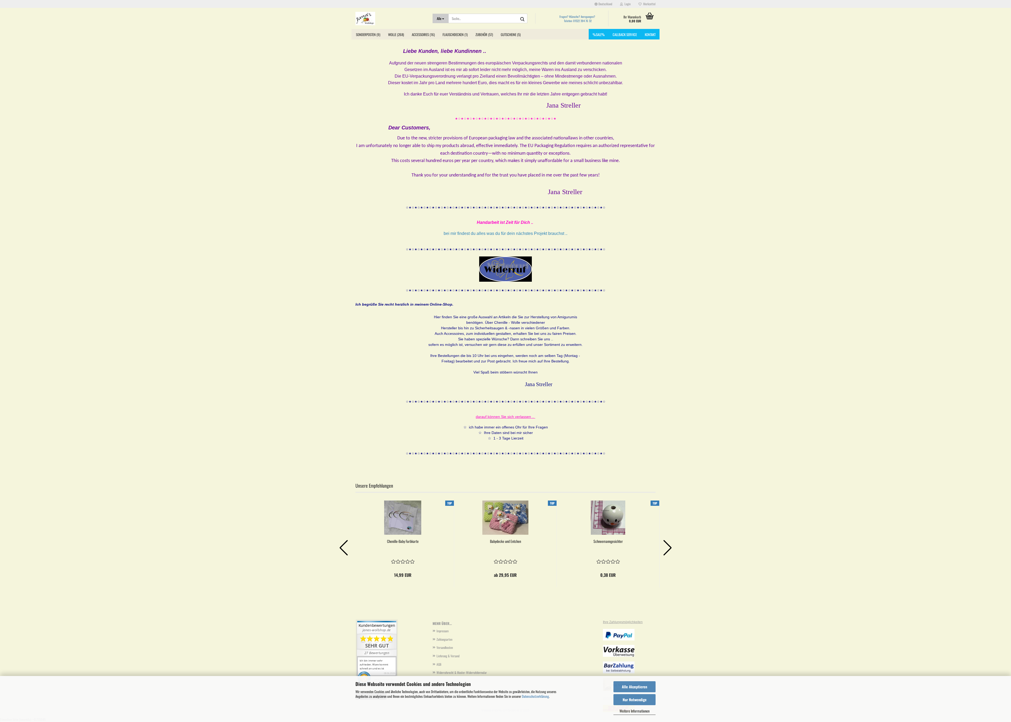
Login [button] (627, 4)
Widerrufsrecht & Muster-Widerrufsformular (462, 672)
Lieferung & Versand (448, 656)
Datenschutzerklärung (535, 696)
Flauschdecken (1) (455, 34)
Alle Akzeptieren (634, 686)
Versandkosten (445, 647)
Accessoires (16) (423, 34)
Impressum (443, 631)
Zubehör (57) (484, 34)
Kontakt (650, 34)
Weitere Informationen (635, 711)
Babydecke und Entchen (505, 541)
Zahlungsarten (444, 639)
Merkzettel (649, 4)
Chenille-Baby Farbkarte (403, 541)
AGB (439, 664)
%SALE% (599, 34)
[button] (603, 4)
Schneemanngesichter (608, 541)
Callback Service (625, 34)
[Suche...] (522, 18)
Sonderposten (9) (368, 34)
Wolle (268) (396, 34)
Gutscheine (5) (511, 34)
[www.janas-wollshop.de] (390, 18)
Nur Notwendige (635, 699)
